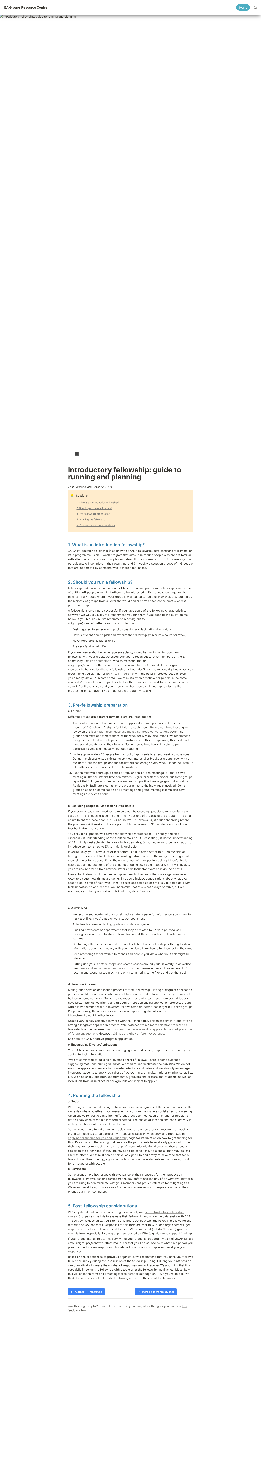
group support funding (175, 1233)
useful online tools (98, 740)
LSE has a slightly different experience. (138, 1033)
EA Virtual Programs (120, 673)
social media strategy (128, 914)
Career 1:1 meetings (86, 1291)
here (77, 1039)
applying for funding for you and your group (98, 1138)
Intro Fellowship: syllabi (155, 1291)
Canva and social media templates (101, 968)
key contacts (99, 661)
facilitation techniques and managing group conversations (130, 731)
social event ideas (114, 1124)
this (130, 869)
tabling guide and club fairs (121, 924)
